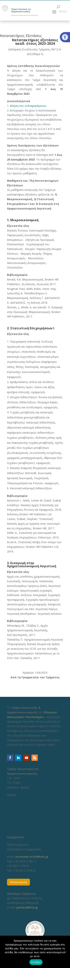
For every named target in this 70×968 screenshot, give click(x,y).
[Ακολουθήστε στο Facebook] (10, 758)
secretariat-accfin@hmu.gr (31, 856)
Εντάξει (36, 962)
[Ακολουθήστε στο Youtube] (26, 758)
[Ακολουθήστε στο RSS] (35, 758)
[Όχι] (65, 952)
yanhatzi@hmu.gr (27, 907)
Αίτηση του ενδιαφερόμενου (28, 106)
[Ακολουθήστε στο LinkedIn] (18, 758)
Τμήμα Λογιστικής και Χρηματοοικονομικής (21, 10)
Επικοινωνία (18, 882)
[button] (65, 37)
